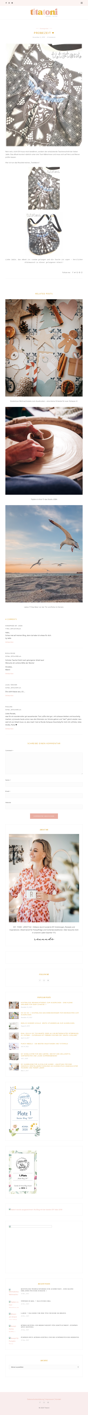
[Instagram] (9, 3)
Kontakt (58, 1399)
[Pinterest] (12, 3)
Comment (8, 750)
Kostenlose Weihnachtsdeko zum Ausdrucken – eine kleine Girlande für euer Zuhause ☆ (44, 401)
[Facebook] (6, 3)
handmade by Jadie (14, 626)
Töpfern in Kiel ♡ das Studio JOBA (44, 499)
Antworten (9, 642)
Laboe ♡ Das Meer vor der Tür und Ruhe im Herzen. (44, 607)
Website (8, 802)
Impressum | (50, 1399)
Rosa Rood (10, 653)
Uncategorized (44, 28)
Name (7, 780)
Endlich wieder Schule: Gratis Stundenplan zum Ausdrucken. (48, 1023)
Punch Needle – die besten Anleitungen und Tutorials (44, 1044)
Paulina (8, 707)
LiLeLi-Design (11, 685)
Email (7, 791)
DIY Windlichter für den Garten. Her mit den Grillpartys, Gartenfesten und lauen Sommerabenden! (46, 1055)
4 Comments (51, 37)
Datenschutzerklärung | (36, 1399)
